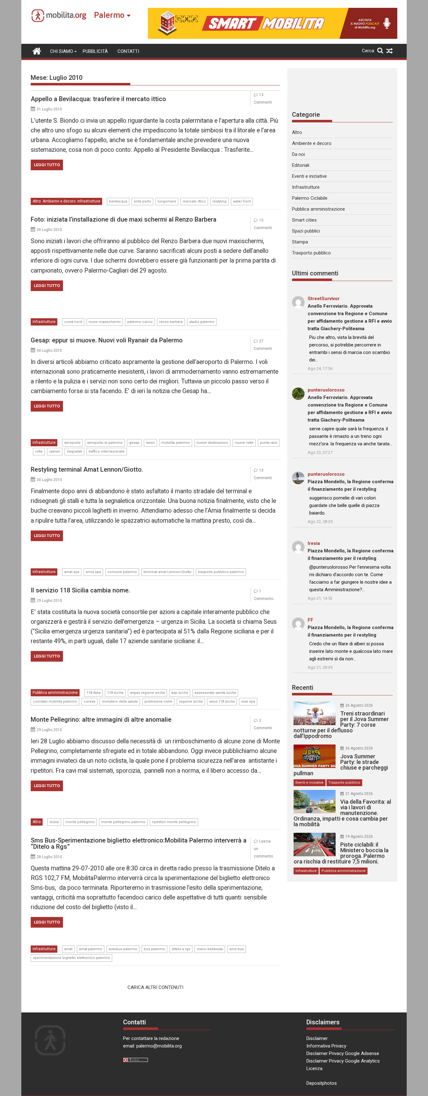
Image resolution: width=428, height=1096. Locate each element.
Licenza (314, 1068)
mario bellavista (210, 949)
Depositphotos (321, 1083)
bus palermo (154, 949)
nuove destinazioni (212, 443)
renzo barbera (171, 322)
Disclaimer (317, 1038)
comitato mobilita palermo (55, 701)
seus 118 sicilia (222, 701)
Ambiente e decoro (59, 201)
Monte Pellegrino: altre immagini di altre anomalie (101, 719)
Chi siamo (61, 51)
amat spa (71, 572)
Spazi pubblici (306, 231)
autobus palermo (123, 949)
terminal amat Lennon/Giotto (167, 572)
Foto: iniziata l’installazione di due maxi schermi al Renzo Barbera (124, 219)
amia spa (93, 572)
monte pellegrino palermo (123, 822)
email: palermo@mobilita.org (152, 1046)
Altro (37, 201)
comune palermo (122, 572)
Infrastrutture (88, 201)
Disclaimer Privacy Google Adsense (342, 1053)
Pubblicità (95, 51)
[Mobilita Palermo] (37, 50)
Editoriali (300, 165)
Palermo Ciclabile (309, 198)
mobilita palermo (175, 443)
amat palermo (90, 949)
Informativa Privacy (326, 1046)
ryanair (54, 451)
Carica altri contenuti (155, 987)
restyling (219, 201)
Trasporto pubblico (311, 253)
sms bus (236, 949)
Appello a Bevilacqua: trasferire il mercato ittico (98, 99)
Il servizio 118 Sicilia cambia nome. (80, 590)
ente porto (142, 201)
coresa (89, 701)
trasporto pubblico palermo (221, 572)
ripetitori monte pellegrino (174, 822)
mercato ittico (194, 201)
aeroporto (72, 443)
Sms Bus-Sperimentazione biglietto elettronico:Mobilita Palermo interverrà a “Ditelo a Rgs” (139, 843)
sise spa (248, 701)
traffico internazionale (107, 451)
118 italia (93, 693)
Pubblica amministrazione (55, 692)
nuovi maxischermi (105, 322)
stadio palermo (201, 322)
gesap (134, 443)
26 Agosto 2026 (359, 705)
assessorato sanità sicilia (215, 693)
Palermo (109, 15)
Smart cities (304, 220)
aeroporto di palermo (105, 443)
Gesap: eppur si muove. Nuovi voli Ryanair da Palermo (107, 340)
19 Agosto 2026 (359, 836)
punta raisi (268, 443)
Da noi (298, 154)
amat (68, 949)
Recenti (302, 687)
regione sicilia (191, 701)
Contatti (128, 51)
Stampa (300, 242)
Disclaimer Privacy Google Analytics (343, 1061)
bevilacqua (118, 201)
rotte (39, 451)
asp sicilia (179, 693)
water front (242, 201)
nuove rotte (244, 443)
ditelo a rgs (181, 949)
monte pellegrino (80, 822)
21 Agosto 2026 (359, 793)
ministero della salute (120, 701)
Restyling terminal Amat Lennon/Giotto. (87, 469)
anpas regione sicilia (147, 693)
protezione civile (158, 701)
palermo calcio (140, 322)
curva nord (73, 322)
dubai (54, 822)
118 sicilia (115, 693)
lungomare (167, 201)
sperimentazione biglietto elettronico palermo (71, 958)
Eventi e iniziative (309, 176)
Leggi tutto (47, 164)
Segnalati (74, 451)
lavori (150, 443)
